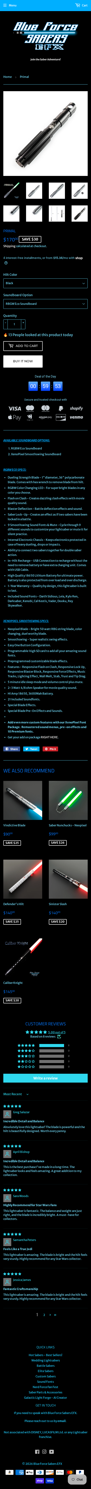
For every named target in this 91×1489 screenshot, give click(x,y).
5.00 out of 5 (57, 1032)
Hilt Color (10, 275)
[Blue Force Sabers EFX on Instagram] (44, 1452)
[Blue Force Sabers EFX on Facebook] (37, 1452)
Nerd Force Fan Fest (45, 1387)
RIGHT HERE (49, 737)
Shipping (9, 246)
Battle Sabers (46, 1366)
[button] (26, 1045)
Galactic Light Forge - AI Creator (45, 1398)
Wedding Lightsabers (45, 1360)
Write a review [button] (45, 1078)
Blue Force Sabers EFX (47, 1464)
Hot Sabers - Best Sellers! (45, 1355)
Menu (13, 5)
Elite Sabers (45, 1371)
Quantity (10, 316)
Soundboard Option (18, 295)
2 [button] (44, 1315)
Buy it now (23, 361)
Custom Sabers (46, 1376)
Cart (85, 5)
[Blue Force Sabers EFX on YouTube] (51, 1452)
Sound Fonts (45, 1382)
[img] (12, 1106)
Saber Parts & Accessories (45, 1392)
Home (7, 77)
